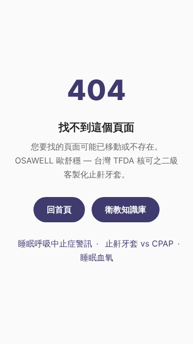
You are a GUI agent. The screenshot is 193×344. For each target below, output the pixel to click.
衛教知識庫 (125, 209)
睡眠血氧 (96, 257)
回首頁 (59, 209)
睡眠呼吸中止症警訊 (55, 243)
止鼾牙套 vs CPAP (139, 243)
